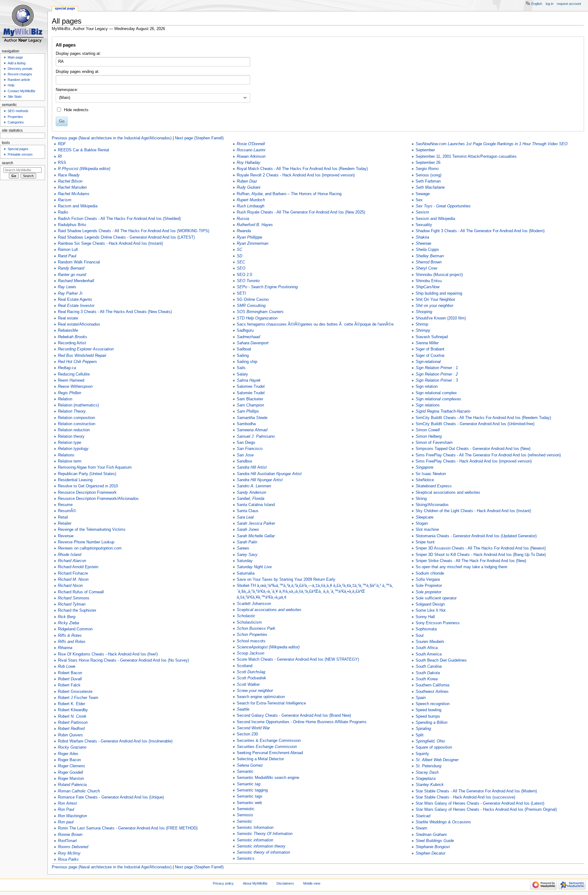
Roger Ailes (68, 754)
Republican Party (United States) (87, 474)
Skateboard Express (434, 486)
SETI (241, 293)
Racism (64, 200)
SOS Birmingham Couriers (260, 312)
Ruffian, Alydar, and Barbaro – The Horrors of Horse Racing (289, 194)
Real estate (68, 318)
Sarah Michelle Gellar (256, 536)
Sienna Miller (427, 343)
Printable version (20, 154)
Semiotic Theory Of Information (264, 834)
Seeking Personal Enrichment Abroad (270, 753)
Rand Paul (67, 256)
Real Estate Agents (75, 299)
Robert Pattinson (73, 722)
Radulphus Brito (72, 225)
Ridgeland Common (75, 629)
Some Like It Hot (431, 610)
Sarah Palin (247, 542)
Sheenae (423, 243)
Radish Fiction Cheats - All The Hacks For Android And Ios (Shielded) (119, 219)
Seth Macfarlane (430, 187)
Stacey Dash (427, 772)
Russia (243, 219)
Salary (242, 374)
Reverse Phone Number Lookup (86, 542)
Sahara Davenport (253, 343)
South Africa (427, 648)
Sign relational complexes (438, 399)
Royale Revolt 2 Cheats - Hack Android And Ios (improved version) (296, 175)
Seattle (243, 709)
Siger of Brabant (430, 349)
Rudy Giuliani (248, 187)
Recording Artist (72, 343)
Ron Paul (66, 809)
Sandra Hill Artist (252, 467)
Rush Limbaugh (250, 206)
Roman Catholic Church (79, 791)
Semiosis (245, 815)
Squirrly (422, 754)
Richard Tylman (71, 604)
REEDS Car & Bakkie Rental (83, 150)
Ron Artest (67, 803)
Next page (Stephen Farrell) (199, 138)
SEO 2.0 (244, 275)
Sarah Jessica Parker (256, 523)
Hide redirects (76, 110)
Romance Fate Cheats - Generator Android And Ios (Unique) (111, 797)
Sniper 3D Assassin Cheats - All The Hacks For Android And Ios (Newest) (481, 548)
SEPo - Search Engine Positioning (267, 287)
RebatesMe (68, 330)
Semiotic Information (255, 827)
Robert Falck (69, 685)
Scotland (244, 666)
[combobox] (153, 98)
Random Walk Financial (79, 262)
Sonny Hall (425, 617)
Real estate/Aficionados (79, 324)
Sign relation (427, 386)
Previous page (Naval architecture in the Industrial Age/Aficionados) (112, 138)
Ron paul (66, 822)
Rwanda (244, 231)
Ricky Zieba (68, 623)
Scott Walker (248, 684)
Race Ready (69, 175)
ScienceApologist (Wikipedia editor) (268, 647)
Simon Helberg (429, 436)
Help (11, 85)
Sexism (422, 212)
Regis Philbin (69, 393)
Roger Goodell (70, 772)
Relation (65, 399)
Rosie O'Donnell (251, 144)
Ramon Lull (68, 249)
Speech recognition (433, 704)
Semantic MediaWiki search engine (268, 778)
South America (429, 654)
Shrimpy (423, 330)
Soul (420, 635)
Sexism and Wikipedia (435, 219)
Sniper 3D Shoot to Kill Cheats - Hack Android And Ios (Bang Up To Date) (481, 555)
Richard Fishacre (73, 573)
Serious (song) (428, 175)
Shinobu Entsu (429, 281)
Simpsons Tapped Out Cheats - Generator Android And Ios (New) (473, 449)
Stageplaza (425, 778)
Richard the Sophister (77, 610)
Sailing (243, 355)
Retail (63, 517)
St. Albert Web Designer (437, 760)
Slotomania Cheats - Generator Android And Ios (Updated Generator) (476, 536)
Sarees (243, 548)
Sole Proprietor (429, 585)
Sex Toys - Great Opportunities (443, 206)
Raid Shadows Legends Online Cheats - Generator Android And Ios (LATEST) (126, 237)
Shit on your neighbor (434, 306)
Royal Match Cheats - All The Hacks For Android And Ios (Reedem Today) (302, 169)
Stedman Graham (431, 835)
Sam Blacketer (250, 399)
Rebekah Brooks (72, 337)
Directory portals (20, 68)
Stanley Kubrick (430, 785)
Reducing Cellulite (74, 374)
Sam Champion (250, 405)
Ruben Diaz (247, 181)
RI (60, 156)
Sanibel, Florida (250, 499)
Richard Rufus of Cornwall (81, 592)
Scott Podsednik (251, 678)
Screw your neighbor (255, 691)
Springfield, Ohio (430, 741)
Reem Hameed (71, 380)
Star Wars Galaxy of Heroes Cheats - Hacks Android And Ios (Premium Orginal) (486, 809)
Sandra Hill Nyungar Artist (260, 480)
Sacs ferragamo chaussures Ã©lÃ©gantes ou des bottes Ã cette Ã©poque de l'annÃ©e (315, 324)
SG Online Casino (253, 299)
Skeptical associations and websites (448, 492)
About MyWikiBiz (255, 883)
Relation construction (76, 424)
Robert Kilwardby (73, 710)
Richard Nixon (70, 585)
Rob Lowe (66, 666)
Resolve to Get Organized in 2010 (88, 486)
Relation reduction (74, 430)
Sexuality (424, 225)
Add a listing (16, 63)
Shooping (424, 312)
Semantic (245, 771)
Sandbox (244, 461)
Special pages (18, 149)
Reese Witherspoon (75, 386)
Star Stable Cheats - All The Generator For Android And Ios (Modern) (476, 791)
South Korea (427, 679)
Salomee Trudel (251, 386)
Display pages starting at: (78, 53)
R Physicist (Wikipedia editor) (84, 169)
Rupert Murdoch (251, 200)
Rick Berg (66, 617)
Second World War (253, 728)
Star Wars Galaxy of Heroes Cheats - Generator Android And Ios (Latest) (480, 803)
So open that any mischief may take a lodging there (461, 567)
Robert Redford (71, 729)
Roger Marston (71, 778)
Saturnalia (245, 573)
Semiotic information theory (261, 846)
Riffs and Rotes (71, 642)
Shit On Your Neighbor (435, 299)
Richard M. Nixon (73, 579)
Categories (16, 122)
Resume (65, 505)
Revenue (66, 536)
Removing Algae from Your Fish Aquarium (95, 467)
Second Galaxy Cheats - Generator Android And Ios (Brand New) (294, 715)
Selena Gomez (250, 765)
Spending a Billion (431, 722)
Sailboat (244, 349)
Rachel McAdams (73, 194)
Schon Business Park (256, 628)
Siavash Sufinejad (432, 337)
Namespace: (67, 90)
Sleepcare (424, 517)
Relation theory (71, 436)
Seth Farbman (428, 181)
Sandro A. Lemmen (254, 486)
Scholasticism (249, 622)
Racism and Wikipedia (77, 206)
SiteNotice (425, 480)
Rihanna (65, 648)
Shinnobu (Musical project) (439, 275)
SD (239, 256)
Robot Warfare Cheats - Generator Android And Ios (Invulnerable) (115, 741)
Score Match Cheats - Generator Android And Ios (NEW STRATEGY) (298, 659)
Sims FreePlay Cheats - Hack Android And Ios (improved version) (474, 461)
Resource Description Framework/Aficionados (98, 499)
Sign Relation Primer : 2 (437, 374)
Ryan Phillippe (249, 237)
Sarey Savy (247, 555)
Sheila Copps (427, 249)
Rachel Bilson (70, 181)
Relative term (69, 461)
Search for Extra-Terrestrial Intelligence (271, 703)
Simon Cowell (428, 430)
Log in (549, 4)
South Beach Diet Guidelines (441, 660)
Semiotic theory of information (263, 852)
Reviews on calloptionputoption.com (90, 548)
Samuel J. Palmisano (256, 436)
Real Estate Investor (76, 306)
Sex (419, 200)
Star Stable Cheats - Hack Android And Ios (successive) (465, 797)
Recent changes (20, 74)
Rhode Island (69, 555)
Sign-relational (428, 362)
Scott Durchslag (251, 672)
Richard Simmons (73, 598)
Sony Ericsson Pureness (438, 623)
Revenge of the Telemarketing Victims (92, 529)
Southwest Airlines (432, 691)
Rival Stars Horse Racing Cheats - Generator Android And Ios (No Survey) (123, 660)
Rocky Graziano (72, 747)
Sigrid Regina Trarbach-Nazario (443, 411)
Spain (421, 698)
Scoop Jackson (250, 653)
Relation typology (73, 449)
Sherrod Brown (429, 262)
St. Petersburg (428, 766)
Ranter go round (72, 275)
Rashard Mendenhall (76, 281)
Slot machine (427, 529)
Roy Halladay (248, 162)
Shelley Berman (430, 256)
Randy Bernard (71, 268)
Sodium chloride (430, 573)
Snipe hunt (425, 542)
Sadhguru (245, 330)
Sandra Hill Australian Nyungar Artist (269, 474)
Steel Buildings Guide (435, 841)
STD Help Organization (257, 318)
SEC (241, 262)
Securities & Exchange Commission (269, 740)
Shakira (422, 237)
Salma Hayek (249, 380)
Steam (421, 828)
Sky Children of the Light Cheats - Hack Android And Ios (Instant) (473, 511)
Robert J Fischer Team (78, 698)
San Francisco (249, 449)
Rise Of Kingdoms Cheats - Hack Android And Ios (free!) (108, 654)
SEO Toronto (248, 281)
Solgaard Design (430, 604)
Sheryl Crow (426, 268)
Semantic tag (248, 784)
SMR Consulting (251, 306)
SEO (241, 268)
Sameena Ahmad (252, 430)
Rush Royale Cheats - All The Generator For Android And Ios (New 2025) (301, 212)
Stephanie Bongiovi (433, 847)
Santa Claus (247, 511)
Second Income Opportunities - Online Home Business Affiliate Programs (302, 722)
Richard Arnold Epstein (78, 567)
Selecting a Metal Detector (260, 759)
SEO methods (18, 111)
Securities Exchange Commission (267, 747)
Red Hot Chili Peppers (77, 362)
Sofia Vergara (428, 579)
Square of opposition (434, 747)
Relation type (69, 442)
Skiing (421, 499)
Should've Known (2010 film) (441, 318)
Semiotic (244, 821)
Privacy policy (223, 883)
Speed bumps (428, 716)
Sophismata (426, 629)
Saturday (245, 561)
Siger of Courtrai (430, 355)
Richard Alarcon (72, 561)
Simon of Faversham (434, 442)
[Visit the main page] (23, 23)
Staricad (423, 816)
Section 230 (247, 734)
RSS (62, 162)
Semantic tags (249, 796)
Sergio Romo (427, 169)
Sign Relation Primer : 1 (437, 368)
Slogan (422, 523)
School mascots (251, 641)
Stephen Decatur (430, 853)
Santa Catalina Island (256, 505)
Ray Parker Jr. (71, 293)
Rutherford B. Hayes (255, 225)
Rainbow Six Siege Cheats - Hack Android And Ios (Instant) (110, 243)
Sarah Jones (248, 529)
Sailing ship (247, 362)
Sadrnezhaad (248, 337)
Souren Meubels (430, 642)
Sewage (423, 194)
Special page (65, 8)
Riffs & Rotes (70, 635)
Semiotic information (255, 840)
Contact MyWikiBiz (22, 91)
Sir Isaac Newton (431, 474)
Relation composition (76, 418)
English (536, 4)
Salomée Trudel (251, 393)
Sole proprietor (428, 592)
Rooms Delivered (73, 847)
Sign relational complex (436, 393)
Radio (63, 212)
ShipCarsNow (427, 287)
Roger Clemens (71, 766)
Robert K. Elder (71, 704)
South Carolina (429, 666)
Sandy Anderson (251, 492)
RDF (62, 144)
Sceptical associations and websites (269, 610)
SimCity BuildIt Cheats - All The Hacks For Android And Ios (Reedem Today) (483, 418)
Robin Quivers (70, 735)
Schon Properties (252, 635)
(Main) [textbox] (64, 98)
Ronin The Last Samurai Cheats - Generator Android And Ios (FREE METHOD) (128, 828)
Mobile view (311, 883)
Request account (569, 4)
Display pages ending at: (78, 72)
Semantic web (249, 803)
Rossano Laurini (251, 150)
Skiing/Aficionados (432, 505)
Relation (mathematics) (78, 405)
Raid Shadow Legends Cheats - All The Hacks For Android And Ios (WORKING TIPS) (133, 231)
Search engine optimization (261, 697)
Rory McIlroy (69, 853)
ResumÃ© (67, 511)
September (425, 150)
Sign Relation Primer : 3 (437, 380)
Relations (66, 455)
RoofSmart (67, 841)
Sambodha (246, 424)
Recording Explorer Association (86, 349)
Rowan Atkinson (251, 156)
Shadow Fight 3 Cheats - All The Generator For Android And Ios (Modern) (480, 231)
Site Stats (15, 96)
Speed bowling (428, 710)
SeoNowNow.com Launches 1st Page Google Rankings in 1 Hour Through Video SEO (491, 144)
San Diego (246, 442)
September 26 (428, 162)
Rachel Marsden (72, 187)
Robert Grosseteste (75, 691)
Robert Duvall (70, 679)
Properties (15, 117)
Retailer (64, 523)
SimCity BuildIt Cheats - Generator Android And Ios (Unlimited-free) (475, 424)
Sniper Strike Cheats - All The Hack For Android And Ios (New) (471, 561)
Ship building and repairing (439, 293)
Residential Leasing (75, 480)
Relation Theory (72, 411)
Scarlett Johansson (254, 604)
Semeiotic (245, 809)
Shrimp (422, 324)
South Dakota (428, 673)
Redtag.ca (67, 368)
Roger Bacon (69, 760)
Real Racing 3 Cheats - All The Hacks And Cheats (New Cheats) (115, 312)
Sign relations (428, 405)
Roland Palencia (72, 785)
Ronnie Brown (70, 835)
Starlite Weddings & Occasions (443, 822)
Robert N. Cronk (72, 716)
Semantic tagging (252, 790)
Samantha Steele (252, 418)
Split (420, 735)
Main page (15, 57)
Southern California (432, 685)
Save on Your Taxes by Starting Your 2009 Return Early (286, 579)
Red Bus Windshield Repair (82, 355)
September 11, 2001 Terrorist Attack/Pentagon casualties (466, 156)
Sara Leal (245, 517)
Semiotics (245, 858)
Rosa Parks (68, 859)
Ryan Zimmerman (252, 243)
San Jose (245, 455)
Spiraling (423, 729)
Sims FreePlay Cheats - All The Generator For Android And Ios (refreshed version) (488, 455)
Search (7, 163)
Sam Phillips (248, 411)
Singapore (424, 467)
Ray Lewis (67, 287)
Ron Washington (72, 816)
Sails (241, 368)
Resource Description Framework (87, 492)
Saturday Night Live (254, 567)
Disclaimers (285, 883)
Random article (19, 79)
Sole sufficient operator (436, 598)
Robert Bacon (70, 673)
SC (239, 249)
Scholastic (246, 616)
